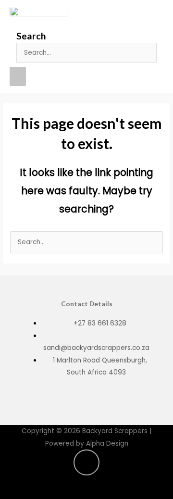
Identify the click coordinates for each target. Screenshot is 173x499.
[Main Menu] (18, 76)
